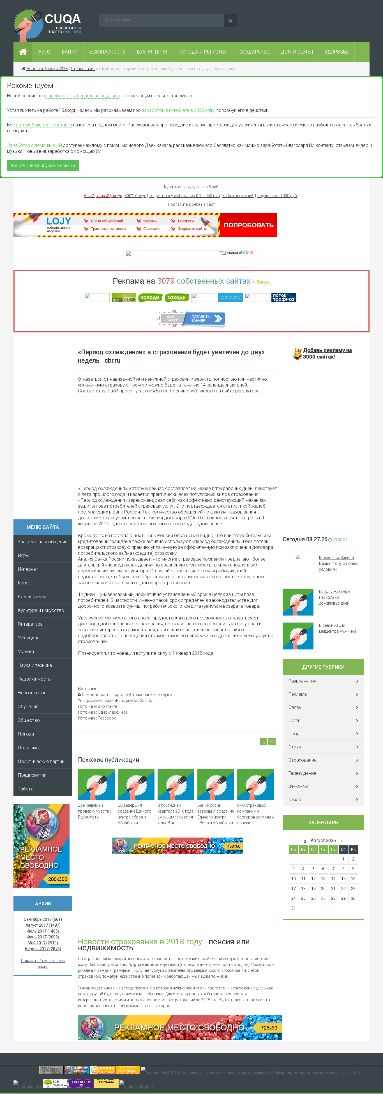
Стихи (295, 747)
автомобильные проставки (44, 125)
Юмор (295, 799)
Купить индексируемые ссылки (43, 165)
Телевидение (302, 773)
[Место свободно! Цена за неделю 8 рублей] (41, 887)
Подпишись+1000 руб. (277, 195)
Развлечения (302, 681)
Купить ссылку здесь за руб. (191, 187)
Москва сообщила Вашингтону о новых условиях (338, 563)
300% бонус (135, 195)
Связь (295, 707)
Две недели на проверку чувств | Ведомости (94, 811)
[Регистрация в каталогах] (145, 235)
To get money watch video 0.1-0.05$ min (184, 195)
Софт (294, 720)
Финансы (298, 786)
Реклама (298, 694)
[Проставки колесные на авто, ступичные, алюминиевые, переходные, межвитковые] (128, 1073)
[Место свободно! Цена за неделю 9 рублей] (177, 853)
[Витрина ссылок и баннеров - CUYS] (76, 1073)
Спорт (295, 733)
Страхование (303, 760)
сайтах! (327, 353)
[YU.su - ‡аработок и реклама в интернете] (106, 1086)
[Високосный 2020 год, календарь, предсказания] (250, 1073)
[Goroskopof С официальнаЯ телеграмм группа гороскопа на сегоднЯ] (80, 1086)
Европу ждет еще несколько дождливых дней (334, 597)
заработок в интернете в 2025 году (178, 110)
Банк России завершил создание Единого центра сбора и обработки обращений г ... (215, 817)
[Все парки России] (55, 1086)
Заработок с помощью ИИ (34, 145)
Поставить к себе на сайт (191, 204)
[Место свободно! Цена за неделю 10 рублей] (180, 1038)
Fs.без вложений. (238, 195)
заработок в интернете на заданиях (82, 95)
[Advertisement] (45, 428)
